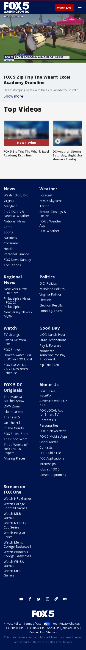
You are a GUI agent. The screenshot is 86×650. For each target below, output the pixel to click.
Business (10, 237)
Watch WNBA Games (14, 563)
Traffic (44, 206)
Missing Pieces (14, 458)
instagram (47, 599)
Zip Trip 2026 (49, 364)
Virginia (9, 200)
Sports (8, 232)
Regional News (13, 279)
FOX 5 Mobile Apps (53, 436)
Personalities (48, 425)
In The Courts (14, 428)
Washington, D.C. (16, 195)
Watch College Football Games (15, 506)
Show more (13, 96)
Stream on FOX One (14, 489)
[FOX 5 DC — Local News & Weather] (17, 7)
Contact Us (47, 420)
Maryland (10, 206)
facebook (30, 599)
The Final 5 (12, 417)
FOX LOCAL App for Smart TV (51, 412)
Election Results (51, 305)
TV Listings (12, 334)
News (9, 188)
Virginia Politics (50, 294)
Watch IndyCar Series (14, 535)
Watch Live (64, 7)
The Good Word (16, 439)
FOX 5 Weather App (50, 223)
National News (15, 221)
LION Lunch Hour (52, 334)
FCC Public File (50, 453)
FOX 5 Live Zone (16, 433)
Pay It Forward (50, 345)
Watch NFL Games (18, 498)
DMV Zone (12, 406)
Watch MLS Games (12, 573)
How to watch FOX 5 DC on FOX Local (18, 357)
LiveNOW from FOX (15, 342)
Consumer (11, 243)
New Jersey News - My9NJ (18, 314)
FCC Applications (51, 458)
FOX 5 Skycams (50, 200)
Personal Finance (16, 254)
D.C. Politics (48, 283)
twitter (38, 599)
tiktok (56, 599)
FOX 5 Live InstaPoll (47, 393)
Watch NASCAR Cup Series (15, 525)
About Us (48, 384)
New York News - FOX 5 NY (17, 291)
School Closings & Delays (52, 213)
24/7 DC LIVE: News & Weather (16, 213)
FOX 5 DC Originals (13, 387)
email (65, 599)
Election (45, 300)
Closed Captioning (52, 475)
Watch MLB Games (12, 515)
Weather (48, 188)
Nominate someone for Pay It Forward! (52, 355)
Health (8, 248)
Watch (10, 328)
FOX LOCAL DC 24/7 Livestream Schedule (16, 368)
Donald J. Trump (51, 311)
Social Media (48, 442)
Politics (47, 277)
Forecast (46, 195)
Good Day (49, 328)
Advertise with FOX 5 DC (53, 403)
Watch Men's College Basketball (17, 544)
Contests (46, 447)
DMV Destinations (53, 340)
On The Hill (12, 422)
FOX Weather (49, 231)
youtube (21, 599)
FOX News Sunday (17, 259)
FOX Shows (12, 349)
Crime (8, 227)
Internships (47, 464)
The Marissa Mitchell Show (14, 398)
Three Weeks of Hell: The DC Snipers (15, 448)
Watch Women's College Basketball (17, 554)
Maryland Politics (52, 289)
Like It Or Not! (14, 412)
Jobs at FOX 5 (49, 469)
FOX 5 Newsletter (52, 431)
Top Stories (12, 265)
